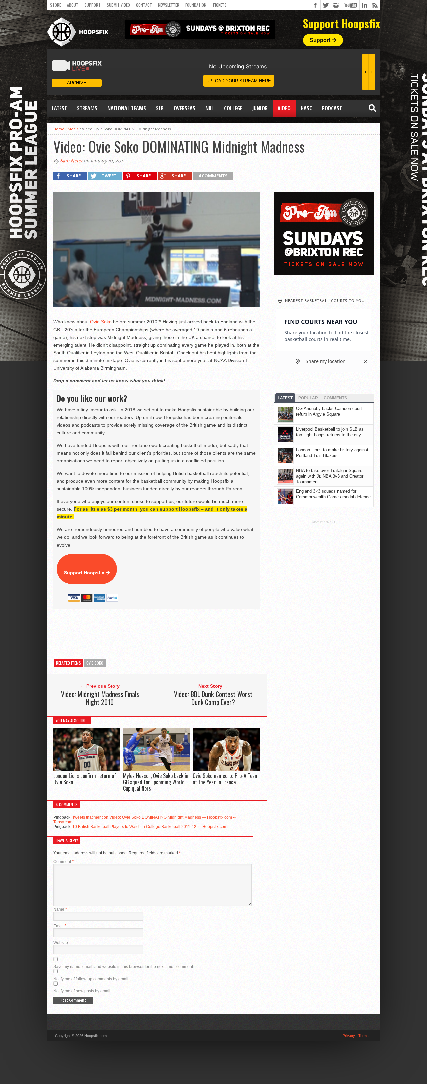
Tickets (219, 5)
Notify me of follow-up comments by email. (91, 979)
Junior (260, 108)
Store (55, 5)
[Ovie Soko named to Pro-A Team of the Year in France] (226, 769)
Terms (363, 1036)
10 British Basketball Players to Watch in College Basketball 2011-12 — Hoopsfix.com (149, 826)
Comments (335, 398)
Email (59, 926)
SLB (160, 108)
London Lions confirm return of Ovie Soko (84, 779)
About (72, 5)
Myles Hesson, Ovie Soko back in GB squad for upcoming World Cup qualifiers (155, 782)
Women (60, 125)
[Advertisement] (174, 634)
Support (92, 5)
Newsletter (168, 5)
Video (284, 108)
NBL (209, 108)
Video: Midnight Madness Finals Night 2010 (100, 698)
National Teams (126, 108)
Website (60, 942)
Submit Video (118, 5)
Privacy (349, 1036)
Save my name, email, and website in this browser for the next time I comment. (123, 966)
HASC (306, 108)
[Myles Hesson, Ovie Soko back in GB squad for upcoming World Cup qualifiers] (156, 769)
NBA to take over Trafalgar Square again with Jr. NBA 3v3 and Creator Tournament (329, 476)
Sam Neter (71, 160)
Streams (87, 108)
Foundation (195, 5)
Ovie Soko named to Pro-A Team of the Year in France (226, 779)
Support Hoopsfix (85, 572)
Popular (308, 398)
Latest (59, 108)
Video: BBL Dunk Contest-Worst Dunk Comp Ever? (213, 698)
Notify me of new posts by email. (82, 991)
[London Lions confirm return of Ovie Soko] (86, 769)
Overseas (184, 108)
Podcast (332, 108)
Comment (63, 861)
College (233, 108)
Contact (144, 5)
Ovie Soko (101, 321)
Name (60, 909)
